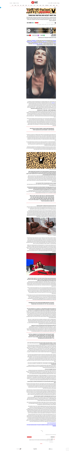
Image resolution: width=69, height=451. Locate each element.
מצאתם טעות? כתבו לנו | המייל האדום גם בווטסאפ (51, 434)
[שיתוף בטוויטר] (30, 22)
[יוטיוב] (28, 35)
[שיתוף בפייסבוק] (32, 22)
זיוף (47, 24)
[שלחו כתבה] (29, 22)
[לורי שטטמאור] (55, 22)
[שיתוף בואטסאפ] (33, 22)
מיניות (49, 24)
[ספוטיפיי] (42, 35)
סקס (37, 24)
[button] (16, 37)
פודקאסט (40, 24)
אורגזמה (45, 24)
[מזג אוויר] (51, 3)
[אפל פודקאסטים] (35, 35)
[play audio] (29, 30)
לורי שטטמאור (52, 24)
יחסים (55, 7)
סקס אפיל (43, 24)
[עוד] (26, 22)
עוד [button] (12, 5)
